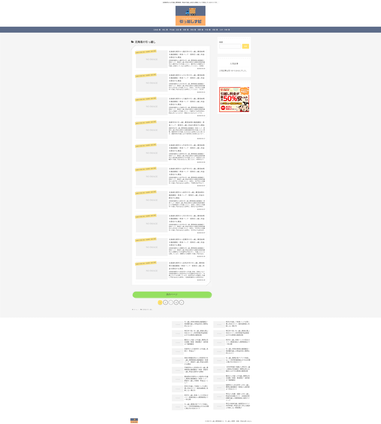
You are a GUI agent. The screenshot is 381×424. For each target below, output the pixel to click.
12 (176, 302)
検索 (221, 42)
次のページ (172, 294)
